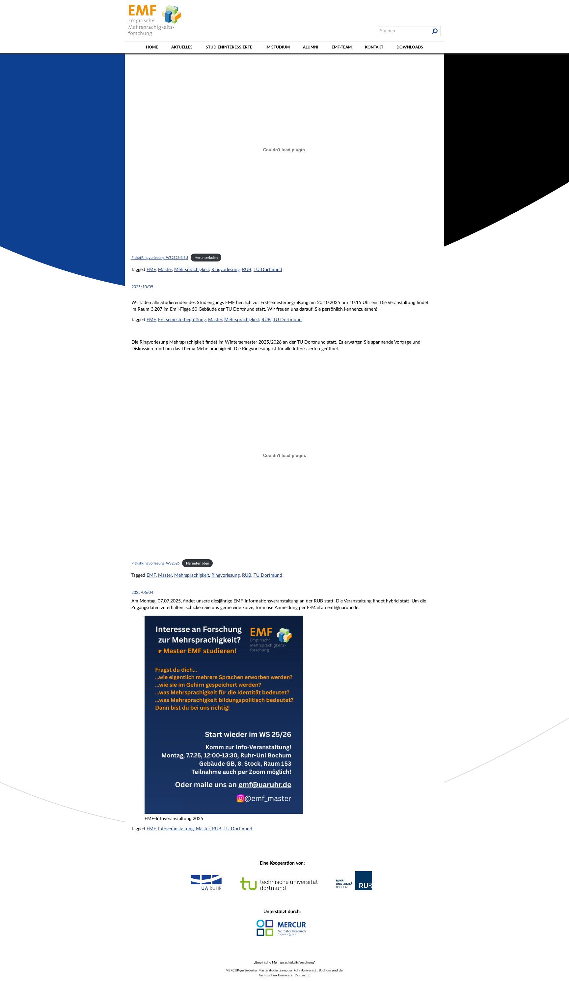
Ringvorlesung (225, 269)
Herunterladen (206, 258)
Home (152, 47)
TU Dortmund (268, 269)
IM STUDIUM (277, 47)
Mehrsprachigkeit (191, 269)
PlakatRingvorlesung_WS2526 (155, 563)
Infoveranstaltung (176, 829)
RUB (246, 269)
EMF (151, 269)
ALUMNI (310, 47)
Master (165, 269)
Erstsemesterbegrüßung (182, 320)
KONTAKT (374, 47)
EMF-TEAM (342, 47)
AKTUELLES (182, 47)
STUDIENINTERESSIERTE (229, 47)
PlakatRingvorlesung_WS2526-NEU (159, 258)
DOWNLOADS (409, 47)
